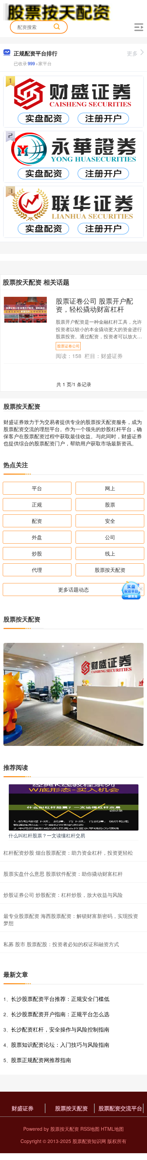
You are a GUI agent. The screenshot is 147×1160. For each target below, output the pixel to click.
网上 (110, 488)
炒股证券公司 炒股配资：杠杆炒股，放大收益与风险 (63, 894)
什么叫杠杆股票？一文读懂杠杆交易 (47, 835)
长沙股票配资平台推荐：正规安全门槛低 (60, 999)
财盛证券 (23, 1108)
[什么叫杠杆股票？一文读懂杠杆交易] (73, 806)
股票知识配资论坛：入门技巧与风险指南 (60, 1044)
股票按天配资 (110, 569)
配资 (37, 520)
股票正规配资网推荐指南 (41, 1060)
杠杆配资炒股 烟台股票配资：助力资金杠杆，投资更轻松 (68, 852)
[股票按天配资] (57, 11)
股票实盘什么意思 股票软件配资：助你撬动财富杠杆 (63, 873)
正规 (37, 504)
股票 (110, 504)
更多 (132, 53)
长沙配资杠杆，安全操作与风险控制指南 (60, 1029)
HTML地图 (112, 1128)
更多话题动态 (73, 589)
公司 (110, 537)
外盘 (37, 537)
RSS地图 (89, 1128)
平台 (37, 488)
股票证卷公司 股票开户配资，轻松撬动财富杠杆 (94, 305)
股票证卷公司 (68, 345)
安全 (110, 520)
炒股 (37, 553)
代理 (37, 569)
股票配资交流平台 (120, 1108)
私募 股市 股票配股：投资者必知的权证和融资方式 (61, 944)
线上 (110, 553)
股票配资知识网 (89, 1141)
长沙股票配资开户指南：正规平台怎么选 (60, 1014)
